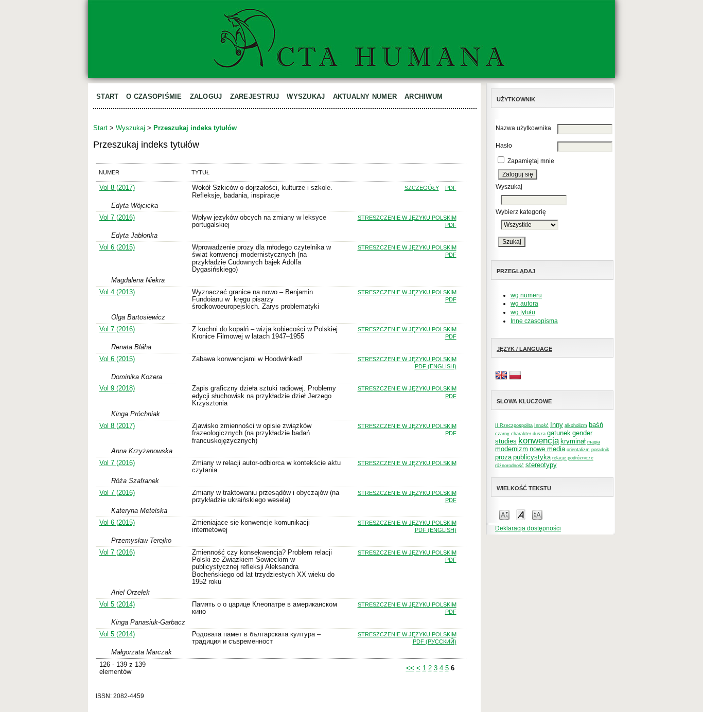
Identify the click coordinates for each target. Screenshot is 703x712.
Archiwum (424, 96)
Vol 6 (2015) (117, 247)
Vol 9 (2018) (117, 388)
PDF (450, 188)
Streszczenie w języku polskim (407, 218)
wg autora (524, 303)
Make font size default (521, 514)
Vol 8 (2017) (117, 187)
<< (410, 668)
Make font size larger (537, 514)
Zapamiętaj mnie (530, 161)
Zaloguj (206, 96)
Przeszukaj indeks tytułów (195, 128)
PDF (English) (435, 366)
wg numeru (526, 295)
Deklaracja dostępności (528, 528)
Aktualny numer (365, 96)
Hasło (504, 145)
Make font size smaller (504, 514)
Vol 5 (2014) (117, 604)
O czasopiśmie (154, 96)
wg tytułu (523, 312)
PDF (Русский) (434, 641)
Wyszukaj (306, 96)
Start (107, 96)
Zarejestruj (254, 96)
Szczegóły (422, 188)
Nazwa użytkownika (523, 128)
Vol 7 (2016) (117, 217)
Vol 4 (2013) (117, 292)
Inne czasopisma (534, 321)
